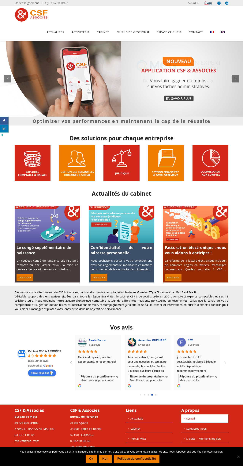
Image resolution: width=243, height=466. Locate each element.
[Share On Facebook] (4, 121)
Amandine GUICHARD (152, 340)
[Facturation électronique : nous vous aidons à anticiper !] (195, 224)
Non (105, 458)
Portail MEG (138, 438)
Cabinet (135, 428)
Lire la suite (25, 277)
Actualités (136, 418)
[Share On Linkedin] (4, 129)
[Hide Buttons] (2, 135)
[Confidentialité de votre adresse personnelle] (121, 224)
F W (190, 340)
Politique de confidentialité (136, 458)
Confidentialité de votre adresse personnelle (121, 250)
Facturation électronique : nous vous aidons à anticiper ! (195, 250)
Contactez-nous (196, 428)
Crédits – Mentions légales (203, 438)
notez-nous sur (40, 372)
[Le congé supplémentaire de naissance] (47, 224)
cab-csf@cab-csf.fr (27, 441)
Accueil (193, 3)
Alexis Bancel (97, 340)
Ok (91, 458)
